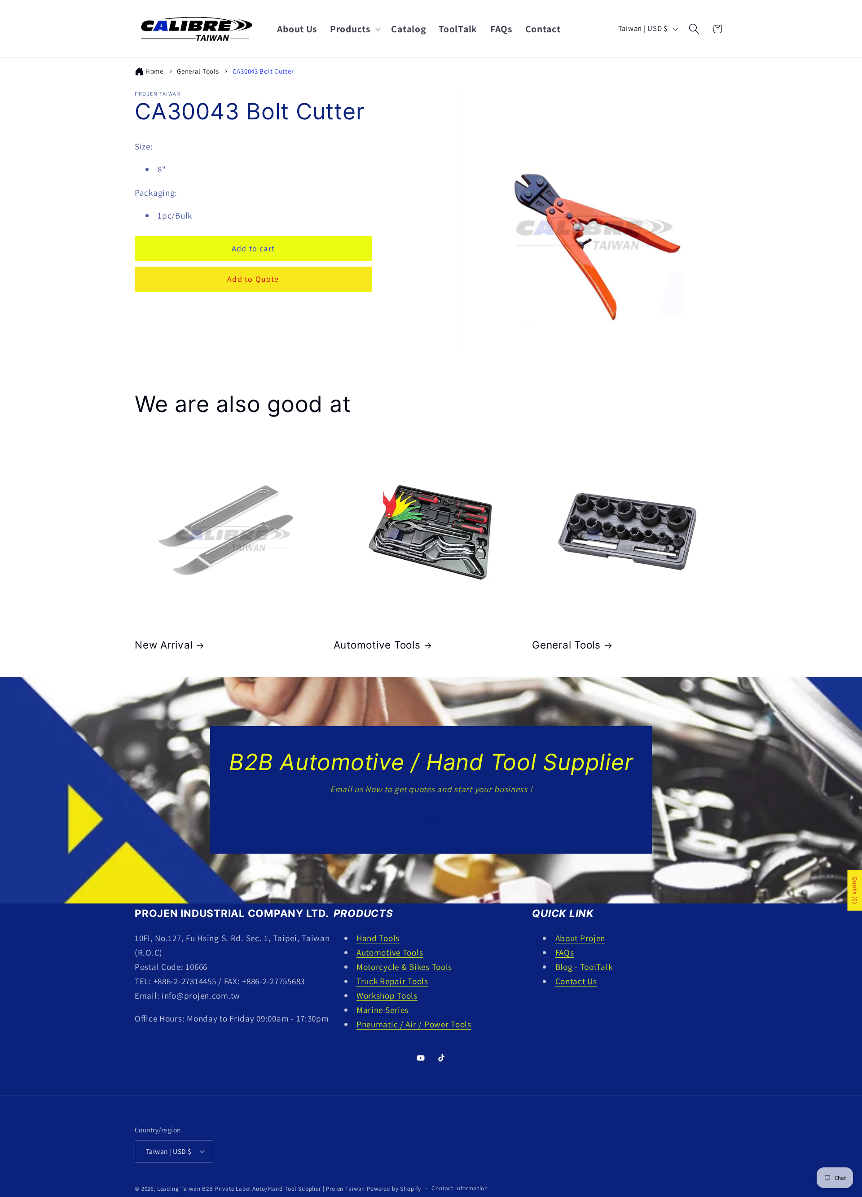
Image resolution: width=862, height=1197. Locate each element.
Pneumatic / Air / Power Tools (413, 1024)
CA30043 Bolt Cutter (263, 71)
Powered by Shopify (394, 1189)
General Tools (198, 71)
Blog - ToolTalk (584, 967)
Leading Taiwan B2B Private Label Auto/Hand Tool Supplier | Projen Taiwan (261, 1189)
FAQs (564, 952)
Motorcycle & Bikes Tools (404, 967)
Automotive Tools (377, 645)
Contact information (459, 1188)
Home (154, 71)
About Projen (580, 938)
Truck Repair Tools (392, 981)
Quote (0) (855, 890)
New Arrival (164, 645)
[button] (354, 28)
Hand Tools (378, 938)
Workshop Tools (387, 995)
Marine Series (382, 1010)
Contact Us (431, 820)
